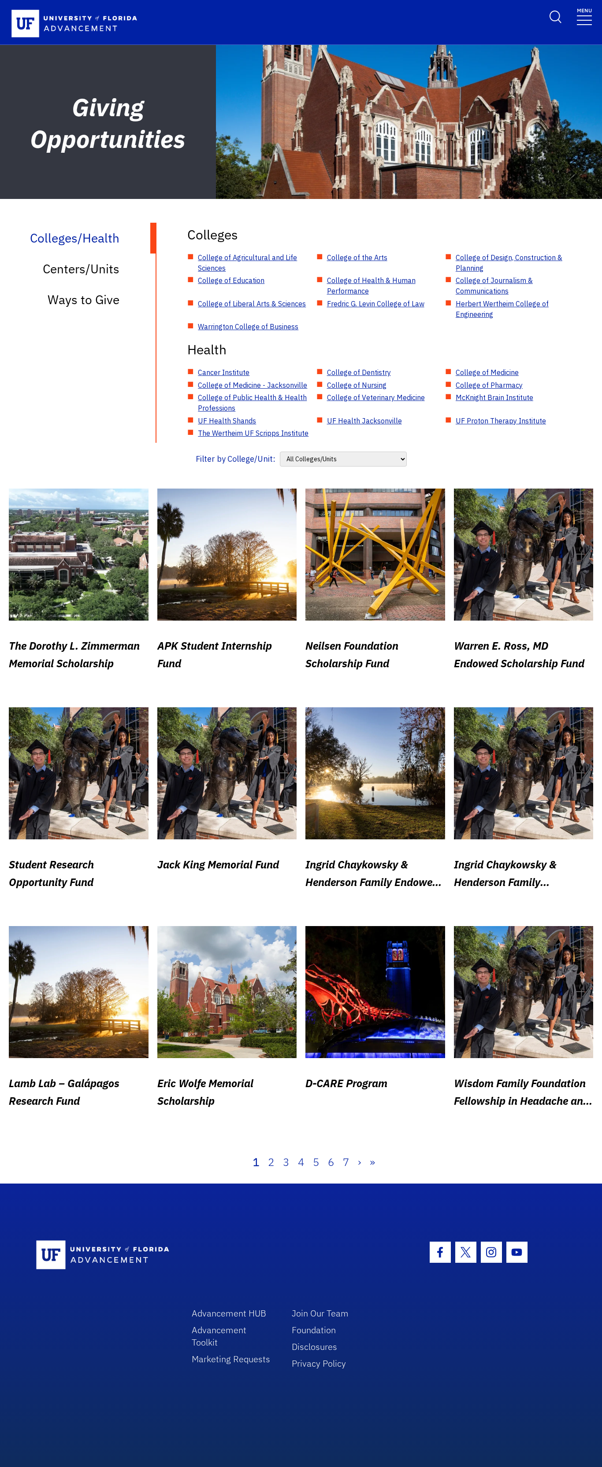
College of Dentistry (359, 372)
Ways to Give (83, 299)
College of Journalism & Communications (494, 285)
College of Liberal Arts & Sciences (252, 303)
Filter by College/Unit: (235, 459)
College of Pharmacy (489, 385)
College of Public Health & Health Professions (252, 402)
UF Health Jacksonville (364, 420)
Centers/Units (81, 269)
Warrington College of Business (248, 326)
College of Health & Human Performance (371, 285)
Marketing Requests (231, 1359)
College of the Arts (357, 257)
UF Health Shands (227, 420)
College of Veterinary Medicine (376, 397)
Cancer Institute (223, 372)
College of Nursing (356, 385)
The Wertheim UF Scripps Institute (253, 433)
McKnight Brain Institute (494, 397)
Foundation (314, 1330)
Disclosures (314, 1347)
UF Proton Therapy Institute (501, 420)
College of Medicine (487, 372)
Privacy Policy (319, 1363)
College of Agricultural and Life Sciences (247, 262)
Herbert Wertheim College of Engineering (502, 309)
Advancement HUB (229, 1313)
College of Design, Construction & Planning (509, 262)
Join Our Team (320, 1313)
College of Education (231, 280)
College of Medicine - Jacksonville (252, 385)
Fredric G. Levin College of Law (375, 303)
